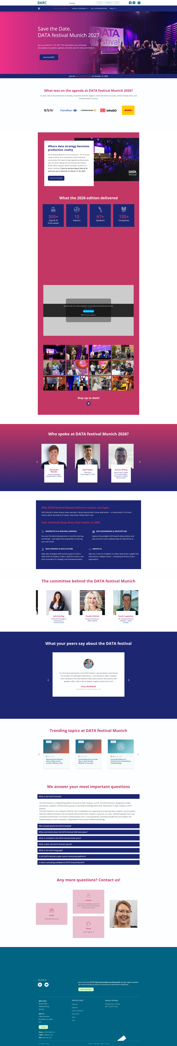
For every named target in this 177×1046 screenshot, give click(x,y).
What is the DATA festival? (50, 796)
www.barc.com (46, 1037)
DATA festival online (84, 76)
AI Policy (107, 1043)
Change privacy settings (112, 1004)
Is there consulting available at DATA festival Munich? (61, 862)
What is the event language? (51, 850)
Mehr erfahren (88, 308)
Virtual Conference (79, 8)
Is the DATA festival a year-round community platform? (62, 856)
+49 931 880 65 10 (49, 1032)
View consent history (111, 1006)
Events (72, 3)
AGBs (102, 1043)
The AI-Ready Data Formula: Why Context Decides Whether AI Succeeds (56, 761)
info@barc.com (48, 1035)
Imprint (90, 1043)
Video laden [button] (89, 311)
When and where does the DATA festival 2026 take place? (63, 832)
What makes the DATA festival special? (55, 844)
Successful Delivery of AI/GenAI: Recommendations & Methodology (88, 761)
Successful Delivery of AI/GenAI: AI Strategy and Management (120, 761)
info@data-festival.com (52, 919)
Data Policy (96, 1043)
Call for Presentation (99, 8)
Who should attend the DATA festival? (55, 826)
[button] (139, 2)
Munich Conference (60, 8)
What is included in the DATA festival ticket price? (60, 838)
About (112, 8)
